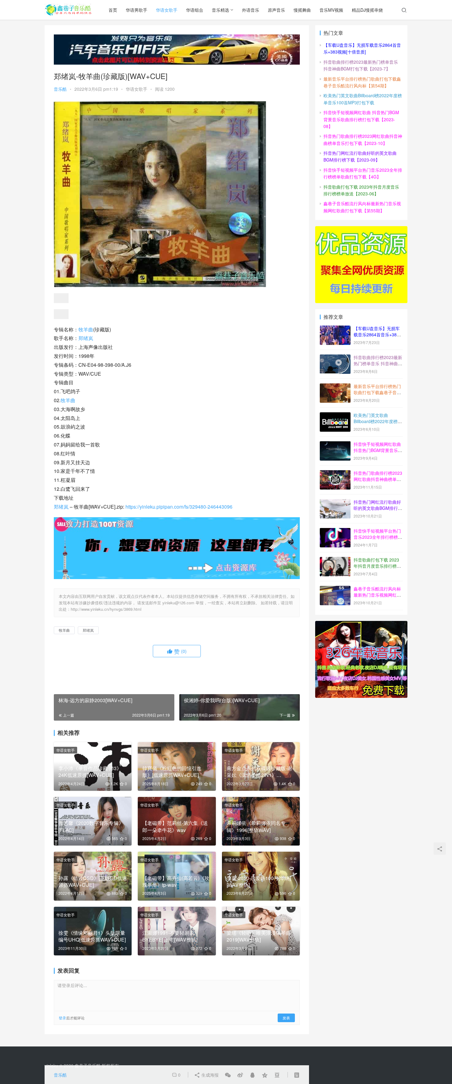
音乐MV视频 (331, 10)
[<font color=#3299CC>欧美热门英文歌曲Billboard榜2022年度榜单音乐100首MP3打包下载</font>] (335, 416)
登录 (62, 1017)
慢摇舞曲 (302, 10)
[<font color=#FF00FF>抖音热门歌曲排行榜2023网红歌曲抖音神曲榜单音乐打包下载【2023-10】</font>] (335, 473)
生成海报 (209, 1075)
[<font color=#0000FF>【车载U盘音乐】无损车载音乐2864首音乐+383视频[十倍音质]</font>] (335, 329)
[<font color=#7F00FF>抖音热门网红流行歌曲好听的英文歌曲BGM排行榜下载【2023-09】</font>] (335, 502)
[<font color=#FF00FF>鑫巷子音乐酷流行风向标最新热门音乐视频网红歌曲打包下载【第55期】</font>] (335, 589)
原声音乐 (276, 10)
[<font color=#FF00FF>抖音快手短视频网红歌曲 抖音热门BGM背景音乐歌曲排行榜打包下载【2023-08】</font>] (335, 445)
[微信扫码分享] (227, 1074)
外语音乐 (250, 10)
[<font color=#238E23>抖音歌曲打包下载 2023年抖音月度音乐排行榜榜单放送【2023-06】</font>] (335, 560)
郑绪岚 (85, 338)
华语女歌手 (166, 10)
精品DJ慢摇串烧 (367, 10)
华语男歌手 (136, 10)
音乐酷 (60, 89)
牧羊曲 (85, 329)
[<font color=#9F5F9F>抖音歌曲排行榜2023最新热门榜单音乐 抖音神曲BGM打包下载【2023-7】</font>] (335, 358)
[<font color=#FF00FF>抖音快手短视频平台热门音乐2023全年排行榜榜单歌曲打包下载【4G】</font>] (335, 531)
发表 (286, 1017)
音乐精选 (220, 10)
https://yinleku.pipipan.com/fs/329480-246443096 (178, 506)
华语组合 (194, 10)
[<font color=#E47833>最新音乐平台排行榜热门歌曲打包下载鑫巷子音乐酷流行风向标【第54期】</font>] (335, 387)
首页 (113, 10)
